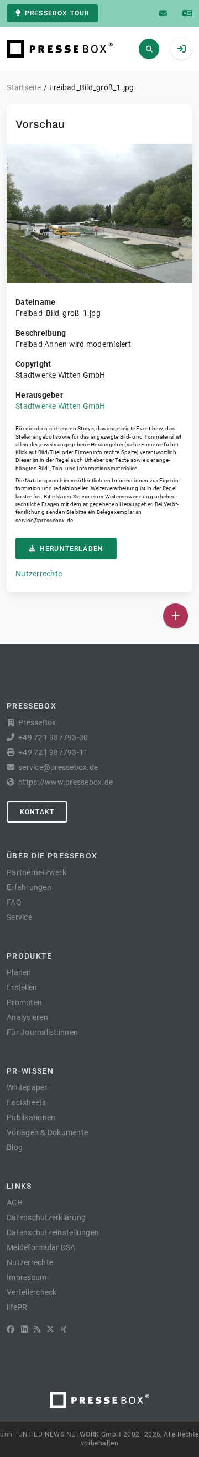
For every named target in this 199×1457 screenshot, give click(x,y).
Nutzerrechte (38, 573)
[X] (50, 1329)
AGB (15, 1202)
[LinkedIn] (24, 1329)
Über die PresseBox (52, 855)
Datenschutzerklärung (46, 1217)
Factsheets (26, 1102)
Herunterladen (71, 549)
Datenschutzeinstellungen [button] (53, 1232)
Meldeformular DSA (41, 1247)
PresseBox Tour (57, 13)
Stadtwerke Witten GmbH (60, 406)
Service (19, 917)
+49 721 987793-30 (53, 737)
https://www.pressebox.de (65, 782)
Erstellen (22, 987)
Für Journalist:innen (42, 1032)
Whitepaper (27, 1087)
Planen (19, 972)
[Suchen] (149, 49)
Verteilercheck (32, 1292)
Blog (15, 1147)
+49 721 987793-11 (53, 752)
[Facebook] (10, 1329)
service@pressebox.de (44, 520)
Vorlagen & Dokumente (47, 1132)
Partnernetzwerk (36, 872)
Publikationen (31, 1117)
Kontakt (37, 812)
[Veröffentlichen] (175, 615)
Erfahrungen (29, 887)
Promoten (24, 1002)
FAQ (14, 902)
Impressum (26, 1277)
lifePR (17, 1307)
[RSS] (37, 1329)
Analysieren (27, 1017)
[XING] (64, 1329)
